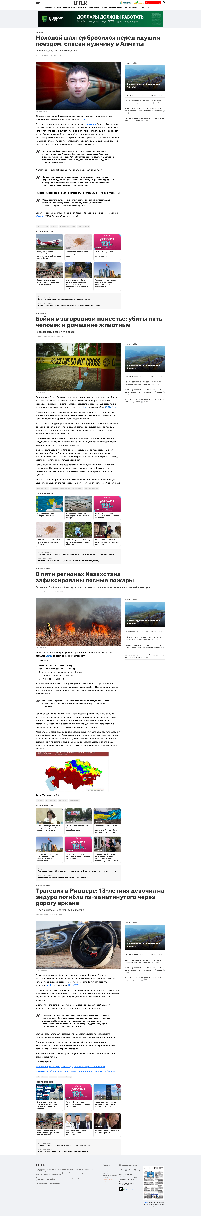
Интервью (80, 8)
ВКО (38, 1077)
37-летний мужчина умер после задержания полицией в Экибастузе (70, 1066)
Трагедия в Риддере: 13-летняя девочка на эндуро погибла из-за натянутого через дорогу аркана (77, 871)
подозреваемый (77, 488)
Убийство (40, 488)
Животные (54, 488)
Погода (129, 82)
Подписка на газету (153, 3)
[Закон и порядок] (126, 3)
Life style (89, 8)
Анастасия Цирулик (43, 336)
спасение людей (83, 226)
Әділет (119, 8)
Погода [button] (150, 8)
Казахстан (40, 800)
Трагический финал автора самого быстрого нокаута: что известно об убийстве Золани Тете (76, 554)
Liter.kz (84, 119)
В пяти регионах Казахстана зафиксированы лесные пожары (63, 1151)
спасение (54, 226)
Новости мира (69, 8)
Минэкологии (63, 800)
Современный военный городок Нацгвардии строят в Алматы (63, 877)
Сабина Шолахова (42, 914)
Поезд (46, 226)
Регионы (112, 8)
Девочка (44, 1077)
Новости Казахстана (53, 8)
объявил (40, 216)
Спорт (96, 8)
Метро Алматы (64, 226)
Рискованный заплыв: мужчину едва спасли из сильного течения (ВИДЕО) (68, 561)
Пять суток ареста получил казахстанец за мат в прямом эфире (64, 299)
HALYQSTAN (74, 985)
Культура (104, 8)
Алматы (39, 226)
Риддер (68, 1077)
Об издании (106, 1169)
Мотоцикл (53, 1077)
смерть (61, 1077)
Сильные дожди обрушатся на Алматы (143, 85)
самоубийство (65, 488)
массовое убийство (91, 488)
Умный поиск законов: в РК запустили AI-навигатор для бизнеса (64, 1145)
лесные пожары (51, 800)
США (46, 488)
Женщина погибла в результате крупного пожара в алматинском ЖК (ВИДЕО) (75, 1071)
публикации (90, 124)
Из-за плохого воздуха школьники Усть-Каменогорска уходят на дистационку (70, 305)
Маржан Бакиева (42, 55)
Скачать (145, 1202)
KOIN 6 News (110, 407)
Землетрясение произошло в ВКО (139, 95)
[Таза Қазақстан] (139, 3)
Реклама (105, 1171)
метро (73, 226)
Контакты (106, 1177)
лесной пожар (74, 800)
